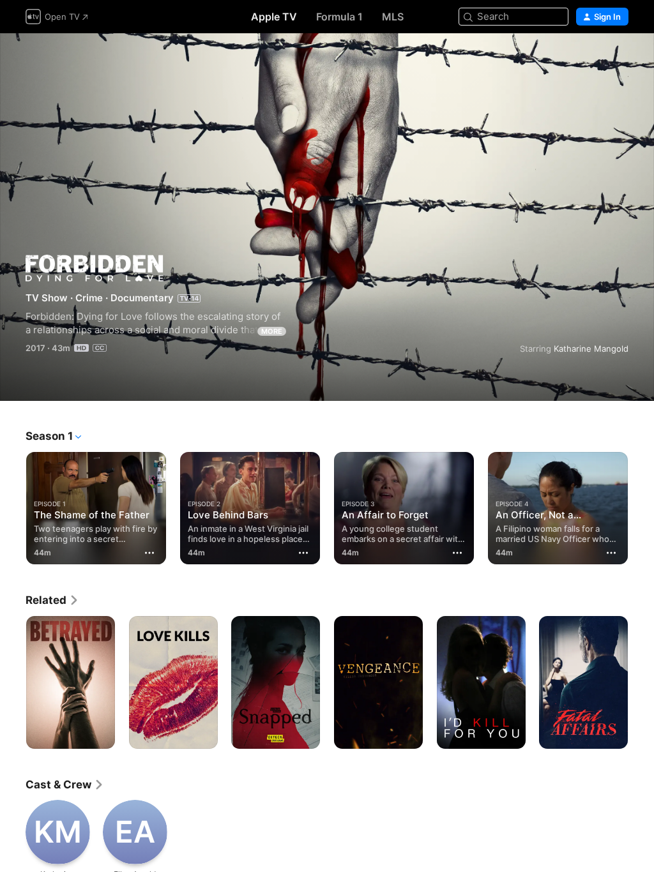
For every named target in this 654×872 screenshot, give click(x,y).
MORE (271, 331)
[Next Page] (641, 505)
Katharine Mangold (591, 348)
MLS (393, 16)
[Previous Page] (13, 505)
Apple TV (274, 16)
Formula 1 (339, 16)
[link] (52, 600)
